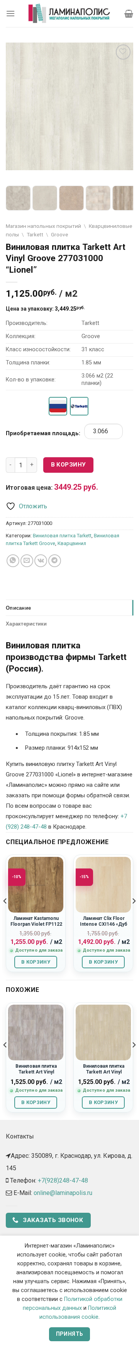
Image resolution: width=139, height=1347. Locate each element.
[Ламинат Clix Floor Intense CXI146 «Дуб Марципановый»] (103, 884)
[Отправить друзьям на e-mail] (26, 560)
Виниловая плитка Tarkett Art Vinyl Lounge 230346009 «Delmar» (36, 1075)
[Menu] (10, 13)
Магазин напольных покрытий (43, 226)
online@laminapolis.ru (63, 1193)
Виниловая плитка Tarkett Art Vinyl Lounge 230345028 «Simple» (104, 1075)
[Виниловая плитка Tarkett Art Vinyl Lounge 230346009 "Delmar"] (35, 1032)
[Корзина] (128, 13)
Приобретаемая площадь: (43, 433)
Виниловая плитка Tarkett (62, 535)
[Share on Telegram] (54, 560)
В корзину (68, 464)
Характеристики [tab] (26, 624)
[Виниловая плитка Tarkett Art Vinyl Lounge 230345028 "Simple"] (103, 1032)
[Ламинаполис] (69, 13)
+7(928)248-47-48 (63, 1180)
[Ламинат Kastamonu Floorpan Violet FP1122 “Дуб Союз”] (35, 884)
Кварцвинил (72, 543)
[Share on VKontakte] (40, 560)
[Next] (133, 916)
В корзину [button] (35, 962)
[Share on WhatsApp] (13, 560)
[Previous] (5, 916)
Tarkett (35, 234)
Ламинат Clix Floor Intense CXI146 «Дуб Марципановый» (103, 924)
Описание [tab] (18, 608)
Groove (59, 234)
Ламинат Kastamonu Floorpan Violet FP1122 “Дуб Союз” (36, 924)
